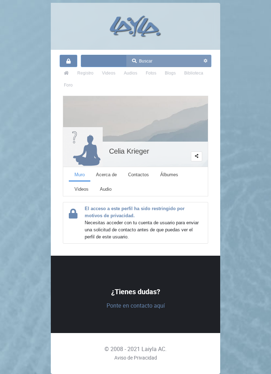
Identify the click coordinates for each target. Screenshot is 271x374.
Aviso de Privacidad (135, 357)
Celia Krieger (129, 151)
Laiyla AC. (154, 349)
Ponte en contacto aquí (136, 306)
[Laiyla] (135, 26)
